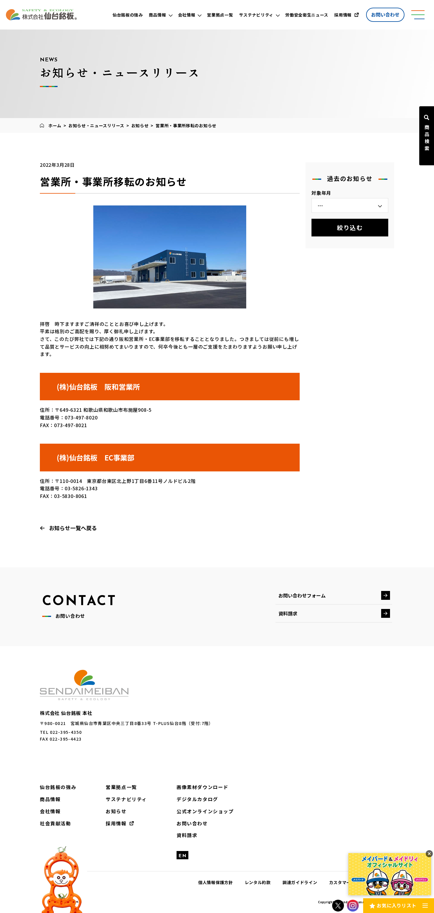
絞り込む (350, 227)
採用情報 (116, 823)
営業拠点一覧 (121, 786)
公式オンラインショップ (205, 811)
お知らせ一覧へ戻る (73, 528)
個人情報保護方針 (215, 882)
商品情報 (50, 799)
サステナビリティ (126, 799)
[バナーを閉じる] (429, 853)
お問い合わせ (385, 14)
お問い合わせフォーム (302, 595)
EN (182, 856)
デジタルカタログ (197, 799)
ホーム (54, 125)
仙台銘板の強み (58, 786)
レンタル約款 (258, 882)
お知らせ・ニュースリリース (96, 125)
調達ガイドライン (300, 882)
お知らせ (140, 125)
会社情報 (50, 811)
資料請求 (287, 613)
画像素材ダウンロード (203, 786)
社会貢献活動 (55, 823)
